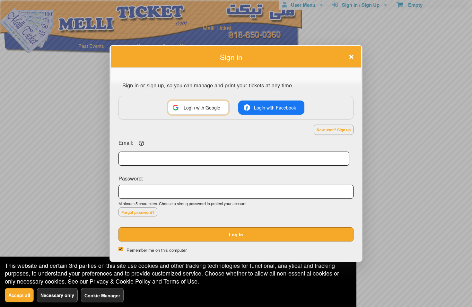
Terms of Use (180, 281)
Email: (126, 142)
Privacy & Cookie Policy (120, 281)
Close (351, 56)
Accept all (19, 295)
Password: (130, 178)
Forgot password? (137, 212)
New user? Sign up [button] (334, 130)
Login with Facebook (275, 107)
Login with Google (202, 107)
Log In (236, 234)
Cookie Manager (102, 295)
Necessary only (57, 295)
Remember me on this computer (157, 250)
